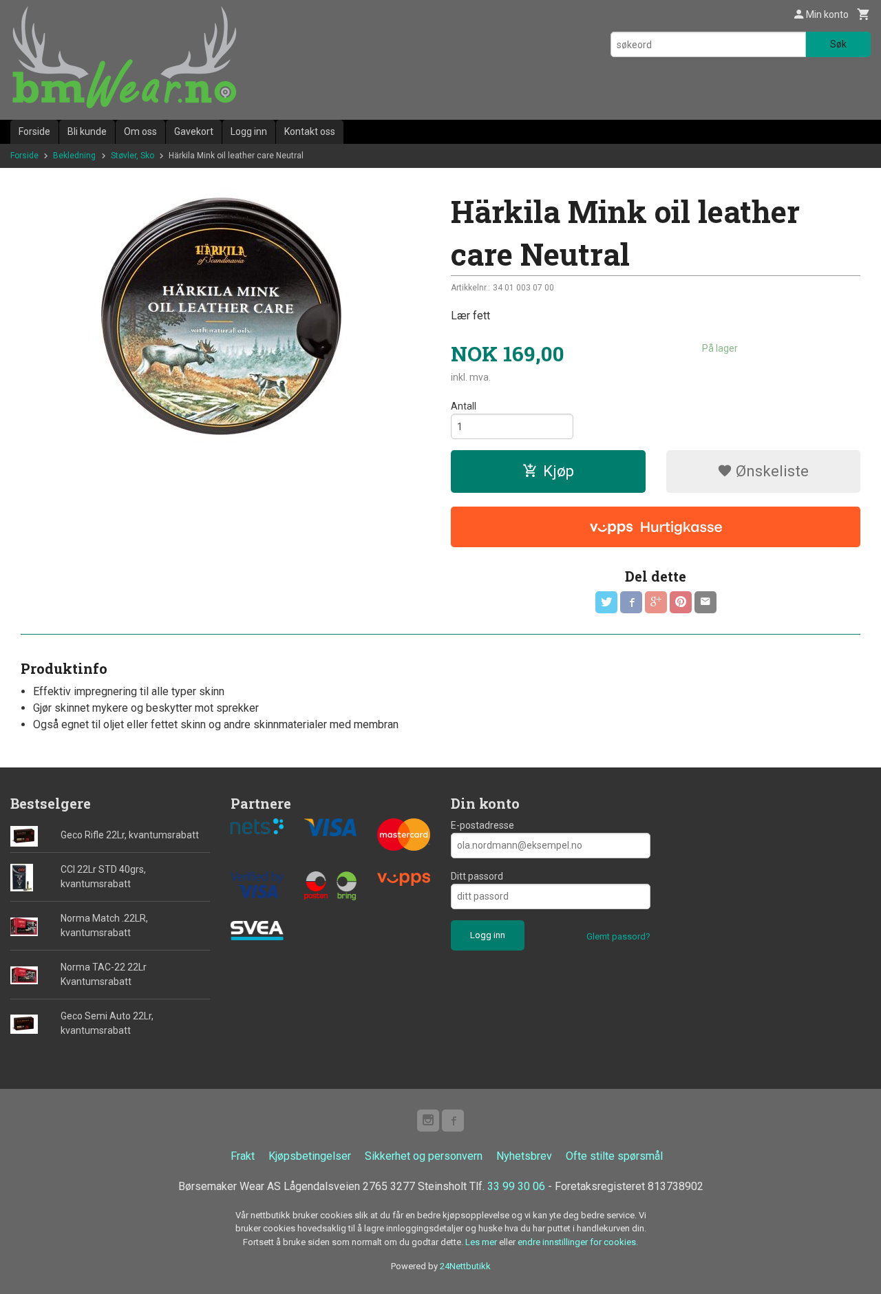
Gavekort (193, 131)
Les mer (482, 1242)
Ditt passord (477, 876)
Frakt (243, 1156)
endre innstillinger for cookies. (578, 1242)
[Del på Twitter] (606, 602)
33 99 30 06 (516, 1186)
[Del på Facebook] (631, 602)
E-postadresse (482, 825)
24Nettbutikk (465, 1266)
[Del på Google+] (656, 602)
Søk (838, 44)
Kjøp (558, 471)
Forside (34, 131)
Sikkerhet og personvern (423, 1156)
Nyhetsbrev (524, 1156)
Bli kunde (87, 131)
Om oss (140, 131)
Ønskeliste (770, 471)
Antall (463, 406)
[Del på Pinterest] (681, 602)
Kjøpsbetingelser (309, 1156)
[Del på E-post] (705, 602)
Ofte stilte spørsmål (614, 1156)
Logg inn (249, 131)
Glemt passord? (618, 936)
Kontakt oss (309, 131)
